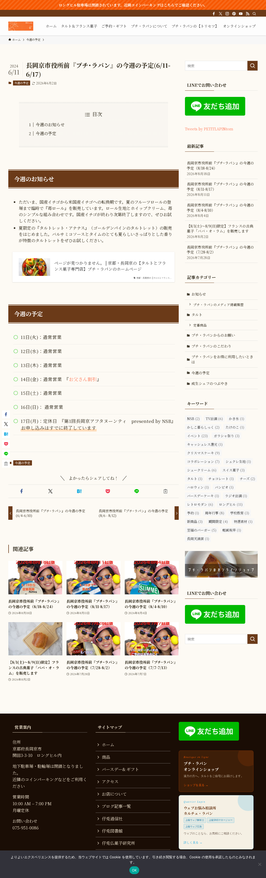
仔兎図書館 (112, 831)
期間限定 (218, 521)
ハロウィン (198, 487)
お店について (114, 794)
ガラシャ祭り (227, 435)
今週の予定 (21, 83)
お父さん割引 (83, 379)
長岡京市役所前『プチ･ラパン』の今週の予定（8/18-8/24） (220, 168)
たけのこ (234, 427)
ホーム (108, 745)
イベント (197, 435)
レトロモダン (200, 504)
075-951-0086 (25, 828)
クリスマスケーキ (203, 452)
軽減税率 (231, 530)
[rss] (247, 14)
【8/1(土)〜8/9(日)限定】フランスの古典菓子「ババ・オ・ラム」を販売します (220, 231)
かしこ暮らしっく (203, 427)
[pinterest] (234, 14)
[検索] (254, 14)
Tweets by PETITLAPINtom (209, 128)
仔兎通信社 (112, 819)
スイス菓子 (233, 470)
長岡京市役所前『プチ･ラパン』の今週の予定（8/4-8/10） (220, 210)
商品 (106, 757)
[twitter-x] (220, 14)
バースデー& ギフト (120, 769)
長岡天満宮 (198, 538)
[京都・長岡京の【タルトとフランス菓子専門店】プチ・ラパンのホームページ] (20, 26)
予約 (193, 512)
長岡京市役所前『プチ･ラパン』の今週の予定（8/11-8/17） (220, 189)
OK (134, 870)
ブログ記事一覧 (116, 806)
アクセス (110, 781)
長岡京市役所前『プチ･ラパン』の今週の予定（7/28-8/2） (220, 252)
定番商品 (200, 325)
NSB (193, 418)
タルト (196, 314)
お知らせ (198, 294)
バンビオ (224, 487)
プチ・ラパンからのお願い (213, 335)
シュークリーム (201, 470)
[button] (21, 491)
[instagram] (227, 14)
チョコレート (221, 478)
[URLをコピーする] (165, 491)
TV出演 (214, 418)
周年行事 (214, 512)
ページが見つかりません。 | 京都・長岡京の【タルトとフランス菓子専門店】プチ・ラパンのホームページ (110, 266)
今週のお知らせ (50, 125)
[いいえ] (259, 864)
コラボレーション (203, 461)
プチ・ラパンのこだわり (211, 346)
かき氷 (236, 418)
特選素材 (243, 521)
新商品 (195, 521)
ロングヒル (231, 504)
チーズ (247, 478)
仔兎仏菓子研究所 (118, 843)
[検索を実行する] (252, 66)
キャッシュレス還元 (205, 444)
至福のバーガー (201, 530)
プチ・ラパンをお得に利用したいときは (222, 359)
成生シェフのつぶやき (209, 383)
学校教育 (239, 512)
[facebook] (213, 14)
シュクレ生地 (238, 461)
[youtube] (240, 14)
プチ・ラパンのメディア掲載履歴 (218, 304)
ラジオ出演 (236, 495)
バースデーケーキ (203, 495)
